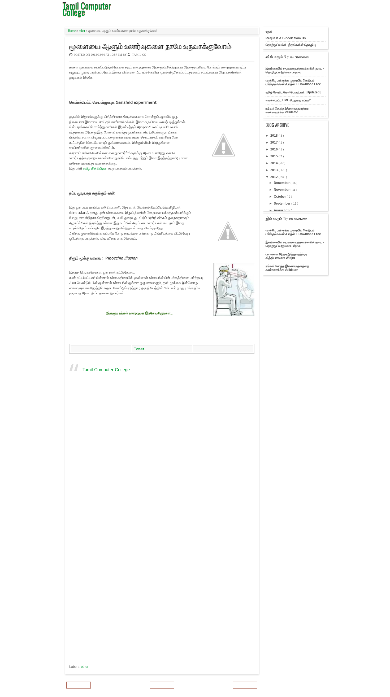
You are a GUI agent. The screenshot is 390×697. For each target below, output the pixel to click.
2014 (274, 163)
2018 (274, 135)
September (282, 203)
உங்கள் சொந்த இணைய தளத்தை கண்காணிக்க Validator (287, 110)
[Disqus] (161, 457)
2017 (274, 142)
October (280, 196)
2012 (274, 177)
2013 (274, 170)
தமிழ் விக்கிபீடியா (95, 168)
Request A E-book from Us (286, 38)
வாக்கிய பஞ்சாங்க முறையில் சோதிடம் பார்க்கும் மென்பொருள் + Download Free (293, 82)
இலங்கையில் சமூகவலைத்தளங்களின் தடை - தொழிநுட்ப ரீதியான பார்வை (295, 70)
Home (72, 31)
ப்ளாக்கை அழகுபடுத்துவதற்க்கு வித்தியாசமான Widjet (286, 256)
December (282, 183)
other (82, 31)
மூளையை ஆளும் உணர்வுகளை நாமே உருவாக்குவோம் (150, 45)
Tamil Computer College (106, 369)
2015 (274, 156)
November (282, 190)
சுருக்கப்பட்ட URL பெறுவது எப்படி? (288, 100)
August (279, 210)
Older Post (245, 685)
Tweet (139, 349)
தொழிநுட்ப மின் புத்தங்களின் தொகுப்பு (291, 45)
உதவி (269, 32)
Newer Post (78, 685)
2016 (274, 149)
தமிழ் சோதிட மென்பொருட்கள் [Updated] (293, 92)
